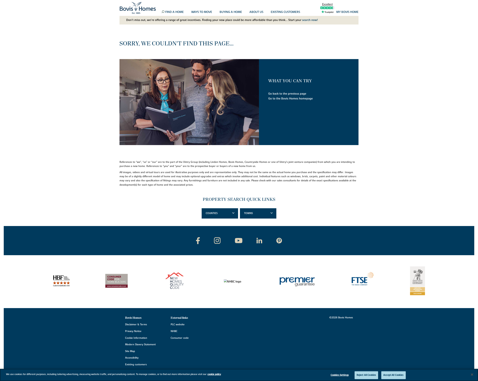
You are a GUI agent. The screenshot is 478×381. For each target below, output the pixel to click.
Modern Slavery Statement (140, 344)
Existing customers (285, 12)
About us (256, 12)
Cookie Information (136, 338)
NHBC (174, 331)
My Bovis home (347, 12)
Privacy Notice (133, 331)
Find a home (174, 12)
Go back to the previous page (287, 94)
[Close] (472, 374)
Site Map (130, 351)
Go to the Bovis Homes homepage (290, 98)
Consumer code (180, 338)
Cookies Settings (340, 375)
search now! (310, 20)
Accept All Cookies (393, 375)
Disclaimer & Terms (136, 324)
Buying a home (231, 12)
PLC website (177, 324)
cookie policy (214, 374)
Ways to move (201, 12)
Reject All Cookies (366, 375)
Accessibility (132, 358)
